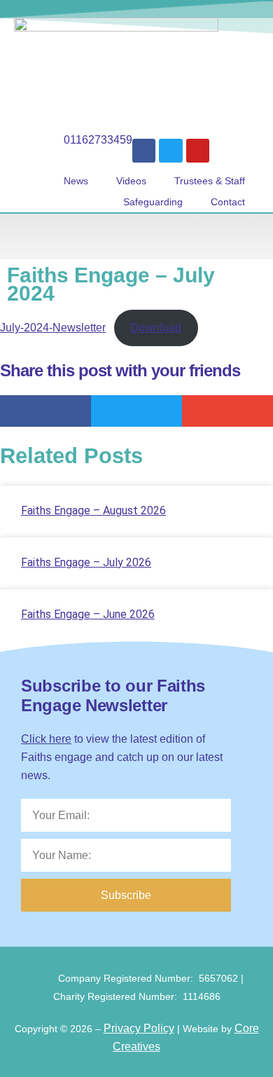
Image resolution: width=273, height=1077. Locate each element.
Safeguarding (153, 201)
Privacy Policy (139, 1028)
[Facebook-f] (144, 151)
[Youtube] (198, 151)
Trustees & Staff (209, 180)
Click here (46, 739)
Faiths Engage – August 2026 (93, 510)
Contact (228, 201)
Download (155, 328)
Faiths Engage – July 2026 (86, 562)
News (76, 180)
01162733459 (98, 140)
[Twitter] (171, 151)
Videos (131, 180)
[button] (136, 236)
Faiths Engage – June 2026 (88, 614)
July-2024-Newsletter (53, 328)
